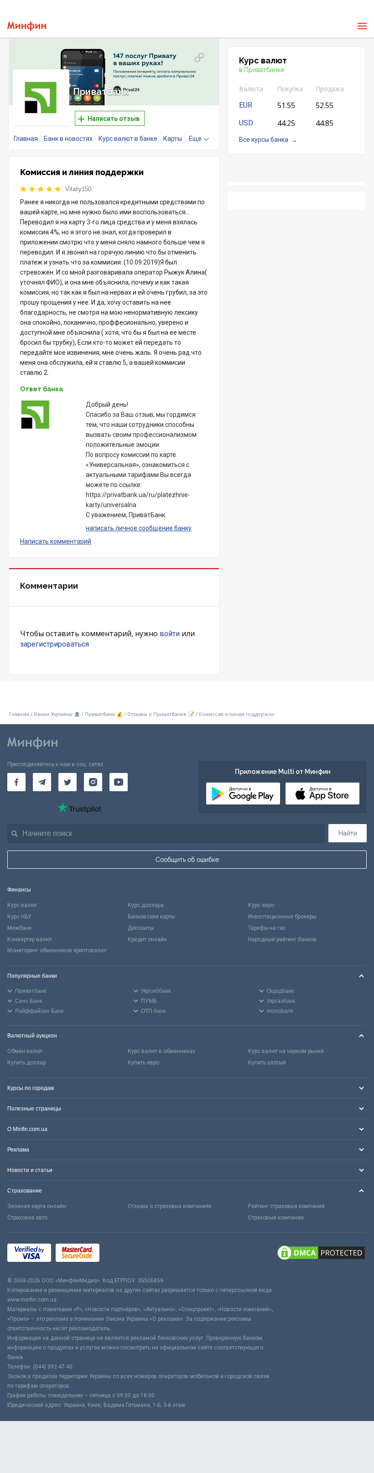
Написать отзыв (113, 118)
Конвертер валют (29, 939)
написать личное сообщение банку (139, 528)
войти (170, 633)
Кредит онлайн (147, 939)
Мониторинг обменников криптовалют (57, 950)
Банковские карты (151, 916)
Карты (172, 138)
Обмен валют (24, 1051)
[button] (199, 57)
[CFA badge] (124, 1254)
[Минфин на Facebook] (16, 782)
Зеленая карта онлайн (36, 1206)
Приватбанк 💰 (104, 714)
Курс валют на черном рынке (286, 1051)
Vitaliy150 (78, 189)
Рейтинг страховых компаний (286, 1206)
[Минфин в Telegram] (42, 782)
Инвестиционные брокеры (282, 916)
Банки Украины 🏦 (57, 714)
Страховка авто (27, 1217)
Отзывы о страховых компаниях (170, 1206)
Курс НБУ (19, 916)
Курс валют (22, 905)
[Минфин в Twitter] (67, 782)
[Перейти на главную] (26, 26)
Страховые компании (276, 1217)
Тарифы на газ (267, 928)
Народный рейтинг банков (282, 939)
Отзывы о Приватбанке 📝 (161, 714)
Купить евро (143, 1062)
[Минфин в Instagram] (93, 782)
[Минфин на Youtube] (118, 782)
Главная (26, 138)
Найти (347, 833)
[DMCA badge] (321, 1254)
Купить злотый (267, 1062)
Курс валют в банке (128, 138)
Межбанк (19, 928)
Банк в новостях (68, 138)
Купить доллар (26, 1062)
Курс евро (261, 905)
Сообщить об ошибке (187, 859)
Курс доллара (146, 905)
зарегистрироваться (54, 644)
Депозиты (141, 928)
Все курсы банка (263, 139)
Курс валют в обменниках (161, 1051)
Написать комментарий (55, 541)
